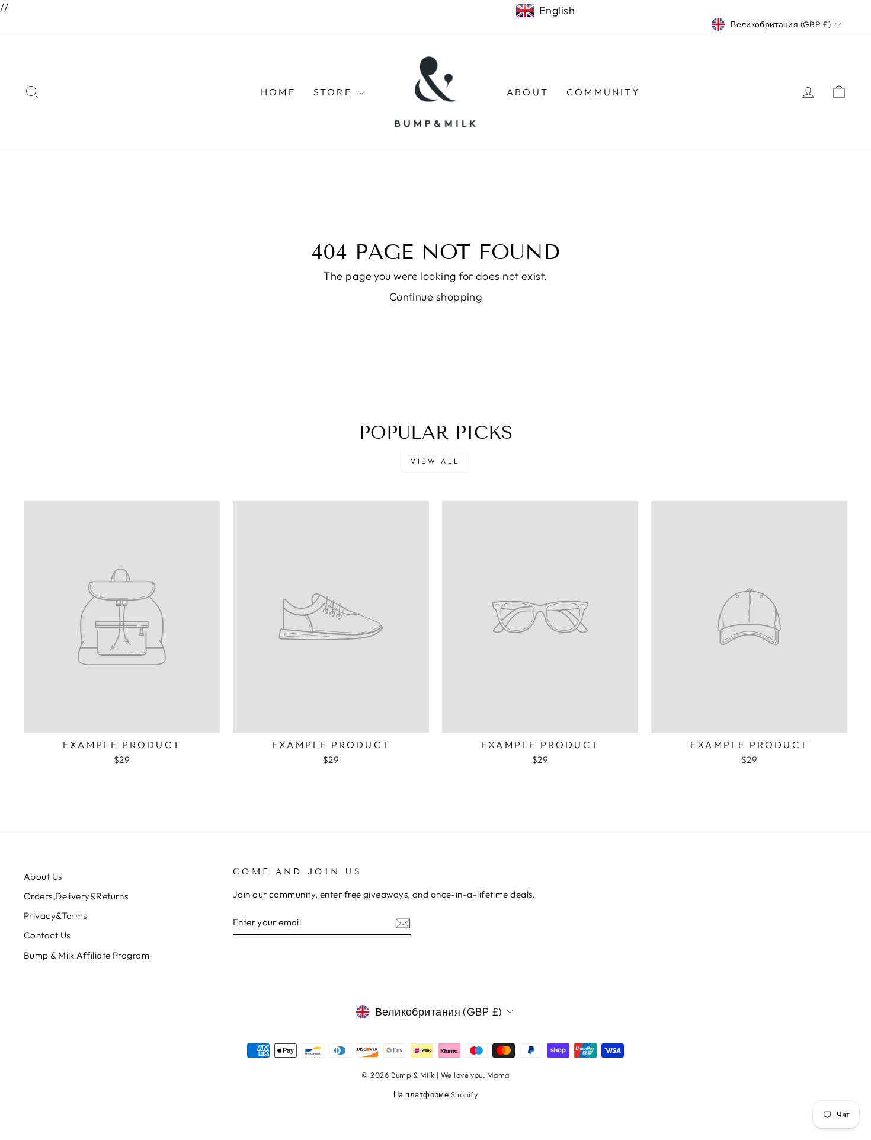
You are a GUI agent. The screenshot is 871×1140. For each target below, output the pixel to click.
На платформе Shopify (435, 1094)
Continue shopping (435, 297)
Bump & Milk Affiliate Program (86, 955)
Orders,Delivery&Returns (76, 896)
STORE (334, 92)
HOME (278, 92)
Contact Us (47, 935)
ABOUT (528, 92)
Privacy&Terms (55, 915)
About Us (43, 876)
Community (603, 92)
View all (435, 460)
